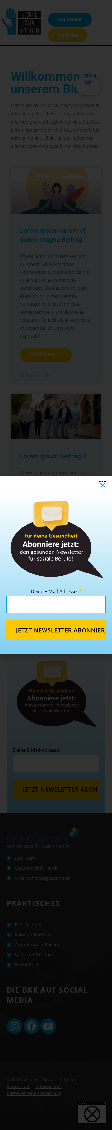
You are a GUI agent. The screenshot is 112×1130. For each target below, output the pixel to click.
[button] (103, 485)
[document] (56, 565)
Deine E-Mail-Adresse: (56, 591)
